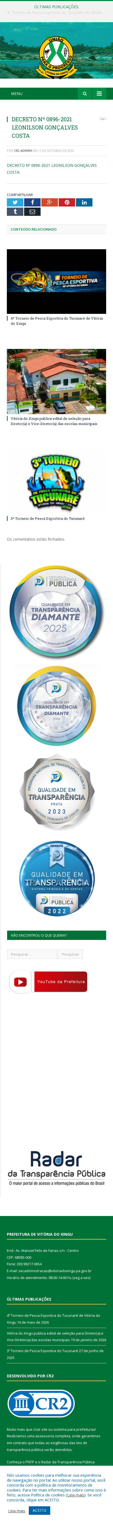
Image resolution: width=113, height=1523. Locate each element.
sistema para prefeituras (74, 1429)
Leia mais (75, 1494)
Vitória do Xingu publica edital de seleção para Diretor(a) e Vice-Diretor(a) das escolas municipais (58, 12)
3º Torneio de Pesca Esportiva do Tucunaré (48, 518)
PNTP (30, 1461)
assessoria (44, 1435)
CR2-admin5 (23, 150)
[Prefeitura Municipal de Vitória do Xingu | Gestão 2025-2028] (56, 56)
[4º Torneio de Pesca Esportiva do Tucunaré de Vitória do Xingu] (56, 281)
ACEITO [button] (39, 1510)
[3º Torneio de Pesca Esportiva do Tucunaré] (56, 481)
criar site (40, 1429)
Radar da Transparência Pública (68, 1461)
